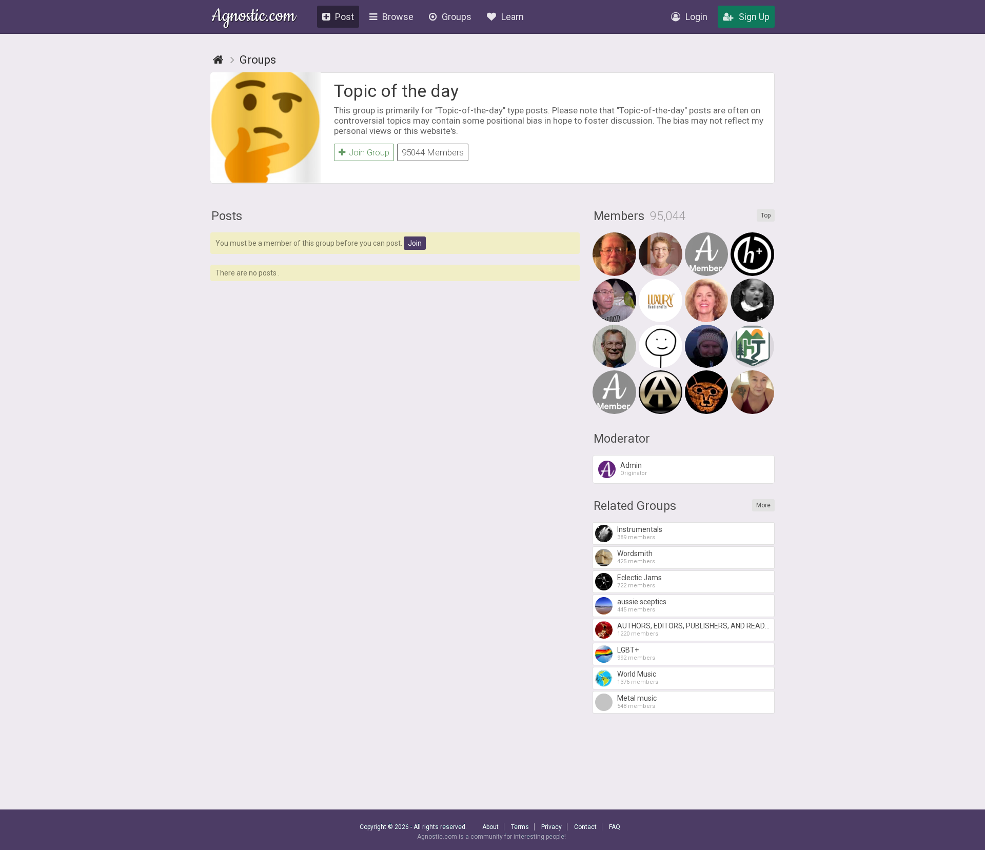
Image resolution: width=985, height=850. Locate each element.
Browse (397, 16)
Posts (226, 216)
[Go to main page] (218, 60)
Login (696, 16)
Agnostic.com (253, 17)
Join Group (369, 152)
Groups (456, 16)
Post (344, 16)
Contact (585, 827)
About (490, 827)
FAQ (614, 827)
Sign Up (754, 16)
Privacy (551, 827)
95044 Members (433, 152)
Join (415, 243)
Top (766, 215)
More (763, 505)
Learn (512, 16)
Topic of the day (396, 91)
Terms (520, 827)
